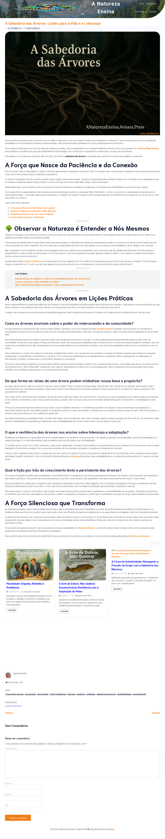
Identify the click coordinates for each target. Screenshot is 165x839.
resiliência (90, 694)
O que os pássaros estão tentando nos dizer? (37, 282)
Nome (8, 783)
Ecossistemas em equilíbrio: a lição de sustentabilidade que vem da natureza (52, 279)
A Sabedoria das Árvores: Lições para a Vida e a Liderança (53, 23)
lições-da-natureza (140, 536)
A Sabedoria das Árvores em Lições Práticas (31, 214)
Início (141, 3)
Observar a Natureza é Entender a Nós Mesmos (33, 211)
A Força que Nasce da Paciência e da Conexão (32, 208)
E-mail (8, 794)
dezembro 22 (15, 28)
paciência (81, 694)
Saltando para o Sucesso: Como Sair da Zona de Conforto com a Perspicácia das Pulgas (135, 627)
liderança (74, 456)
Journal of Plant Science (148, 148)
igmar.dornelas (33, 28)
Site (7, 805)
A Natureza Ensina (85, 528)
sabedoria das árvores (106, 694)
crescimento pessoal (15, 694)
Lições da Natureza (149, 133)
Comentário (11, 748)
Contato (153, 11)
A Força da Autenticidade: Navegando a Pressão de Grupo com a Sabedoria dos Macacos (82, 565)
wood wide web (139, 694)
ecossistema (30, 694)
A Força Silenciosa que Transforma (27, 217)
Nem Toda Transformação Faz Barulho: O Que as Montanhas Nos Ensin (49, 285)
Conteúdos (152, 3)
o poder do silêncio (32, 261)
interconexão (43, 694)
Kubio (111, 829)
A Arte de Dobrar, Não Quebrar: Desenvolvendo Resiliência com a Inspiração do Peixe (26, 587)
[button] (158, 543)
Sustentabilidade (124, 694)
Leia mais (12, 611)
